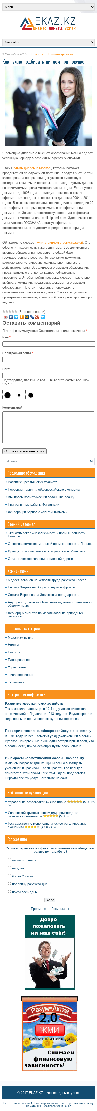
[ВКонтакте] (11, 317)
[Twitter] (16, 317)
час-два (18, 868)
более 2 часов (23, 876)
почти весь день (24, 892)
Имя (6, 337)
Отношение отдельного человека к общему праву (50, 603)
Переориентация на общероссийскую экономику (44, 489)
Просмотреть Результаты (50, 909)
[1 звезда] (3, 311)
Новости (37, 54)
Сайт (6, 369)
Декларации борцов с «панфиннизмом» (37, 512)
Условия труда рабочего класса (62, 580)
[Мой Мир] (27, 317)
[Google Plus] (37, 317)
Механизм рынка (20, 637)
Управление (17, 667)
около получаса (24, 860)
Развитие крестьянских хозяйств (32, 482)
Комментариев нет (61, 54)
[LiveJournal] (32, 317)
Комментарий (12, 407)
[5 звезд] (15, 311)
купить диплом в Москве (31, 168)
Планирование (19, 660)
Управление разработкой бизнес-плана (37, 802)
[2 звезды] (6, 311)
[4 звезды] (12, 311)
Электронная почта (17, 353)
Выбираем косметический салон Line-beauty (41, 497)
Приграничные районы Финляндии (33, 504)
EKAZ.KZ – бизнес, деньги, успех (54, 1093)
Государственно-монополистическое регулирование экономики (47, 825)
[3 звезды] (9, 311)
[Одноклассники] (21, 317)
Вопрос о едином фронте (56, 587)
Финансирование (20, 675)
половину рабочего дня (29, 884)
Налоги (13, 645)
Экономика (16, 682)
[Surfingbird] (42, 317)
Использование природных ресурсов (45, 614)
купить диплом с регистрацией (60, 242)
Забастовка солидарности (59, 595)
